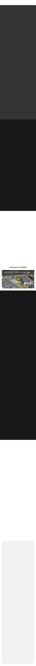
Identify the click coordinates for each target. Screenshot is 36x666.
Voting (7, 585)
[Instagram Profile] (16, 109)
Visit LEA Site (9, 600)
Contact (8, 588)
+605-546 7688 (10, 318)
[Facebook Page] (14, 109)
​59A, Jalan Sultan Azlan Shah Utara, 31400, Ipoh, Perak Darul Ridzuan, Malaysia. (18, 392)
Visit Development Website (18, 325)
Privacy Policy (9, 655)
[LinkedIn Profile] (21, 109)
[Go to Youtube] (11, 564)
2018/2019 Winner (26, 51)
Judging (7, 579)
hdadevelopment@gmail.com (13, 321)
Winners (7, 582)
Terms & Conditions (10, 652)
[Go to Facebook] (6, 564)
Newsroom (8, 645)
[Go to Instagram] (8, 564)
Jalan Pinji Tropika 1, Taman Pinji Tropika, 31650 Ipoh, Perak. (18, 313)
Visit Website (18, 76)
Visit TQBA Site (9, 624)
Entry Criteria (9, 606)
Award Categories (10, 576)
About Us (8, 573)
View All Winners (18, 448)
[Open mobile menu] (34, 2)
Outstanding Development (10, 51)
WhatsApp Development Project (18, 81)
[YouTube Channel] (19, 109)
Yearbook (8, 612)
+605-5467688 (10, 396)
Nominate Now (9, 591)
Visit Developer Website (18, 400)
